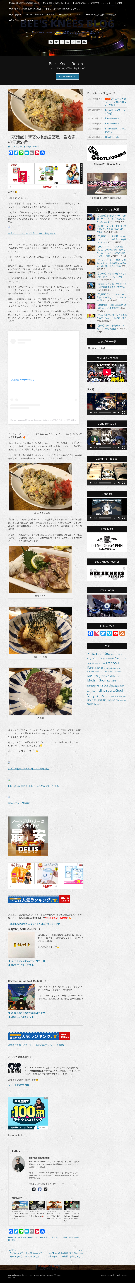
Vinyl (91, 695)
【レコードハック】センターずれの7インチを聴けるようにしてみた (111, 228)
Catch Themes (121, 1275)
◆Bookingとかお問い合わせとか (101, 14)
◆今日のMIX (40, 1209)
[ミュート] (119, 412)
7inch (92, 653)
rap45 (113, 680)
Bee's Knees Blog (30, 1275)
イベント (102, 696)
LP (101, 671)
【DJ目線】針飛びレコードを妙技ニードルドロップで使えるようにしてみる (111, 218)
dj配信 (96, 663)
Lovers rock (93, 671)
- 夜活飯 (13, 1237)
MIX (112, 676)
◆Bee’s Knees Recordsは (25, 961)
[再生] (90, 412)
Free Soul (113, 663)
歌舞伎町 (102, 700)
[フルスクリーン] (123, 412)
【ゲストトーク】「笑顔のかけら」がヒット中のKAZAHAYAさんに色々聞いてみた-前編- (111, 263)
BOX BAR (111, 659)
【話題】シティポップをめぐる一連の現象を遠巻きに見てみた (111, 285)
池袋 (109, 700)
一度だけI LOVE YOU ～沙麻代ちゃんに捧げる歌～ (32, 233)
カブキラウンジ (115, 696)
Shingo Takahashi (32, 146)
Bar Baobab (97, 659)
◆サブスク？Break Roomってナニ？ (63, 8)
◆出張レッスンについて (70, 14)
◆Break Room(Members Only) (24, 2)
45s (106, 653)
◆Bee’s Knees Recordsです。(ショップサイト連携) (97, 2)
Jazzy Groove (116, 668)
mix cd (117, 676)
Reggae (115, 685)
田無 (117, 700)
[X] (34, 1189)
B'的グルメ (46, 1237)
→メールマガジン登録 (18, 1085)
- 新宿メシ (22, 1237)
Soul (119, 690)
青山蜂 (96, 704)
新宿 (71, 1237)
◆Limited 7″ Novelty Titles (56, 2)
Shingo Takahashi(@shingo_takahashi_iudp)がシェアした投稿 (36, 420)
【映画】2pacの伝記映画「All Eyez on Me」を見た (111, 327)
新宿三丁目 (92, 700)
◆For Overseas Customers (22, 20)
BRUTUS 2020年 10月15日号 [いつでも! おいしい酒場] (33, 786)
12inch (100, 654)
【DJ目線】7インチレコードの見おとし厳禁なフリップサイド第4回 (111, 297)
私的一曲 (123, 700)
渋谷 (113, 700)
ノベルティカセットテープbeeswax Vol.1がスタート (20, 1215)
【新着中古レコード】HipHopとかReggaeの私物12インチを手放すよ (71, 1217)
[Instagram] (46, 1189)
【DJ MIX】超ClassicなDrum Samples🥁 (36, 1214)
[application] (107, 404)
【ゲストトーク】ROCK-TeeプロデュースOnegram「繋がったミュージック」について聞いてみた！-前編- (111, 251)
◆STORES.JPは (21, 965)
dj (123, 658)
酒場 (13, 1240)
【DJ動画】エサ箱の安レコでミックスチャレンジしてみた (111, 275)
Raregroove (93, 685)
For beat (102, 663)
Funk (91, 667)
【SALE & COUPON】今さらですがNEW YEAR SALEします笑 (54, 1215)
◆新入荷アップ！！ (56, 1209)
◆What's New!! (22, 1209)
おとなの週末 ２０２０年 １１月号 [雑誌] (29, 768)
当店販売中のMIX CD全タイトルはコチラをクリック (35, 923)
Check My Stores (67, 76)
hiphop (99, 668)
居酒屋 (65, 1237)
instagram (107, 668)
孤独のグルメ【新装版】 (19, 803)
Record (105, 685)
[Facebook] (40, 1189)
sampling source (104, 690)
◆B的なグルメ (33, 1237)
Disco (117, 658)
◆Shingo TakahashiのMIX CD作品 (25, 8)
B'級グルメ (56, 1237)
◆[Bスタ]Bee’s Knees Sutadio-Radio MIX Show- (32, 14)
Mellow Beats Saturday (112, 672)
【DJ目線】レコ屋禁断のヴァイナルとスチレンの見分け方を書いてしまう (111, 239)
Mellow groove (98, 675)
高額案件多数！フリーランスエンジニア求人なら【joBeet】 (36, 1044)
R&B (108, 680)
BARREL (104, 659)
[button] (107, 404)
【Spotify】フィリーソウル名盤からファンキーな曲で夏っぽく (112, 317)
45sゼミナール (114, 654)
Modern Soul (96, 680)
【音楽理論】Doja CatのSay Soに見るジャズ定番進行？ (111, 306)
